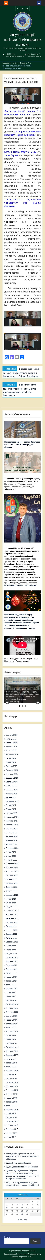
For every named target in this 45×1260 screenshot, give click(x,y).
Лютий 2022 (11, 946)
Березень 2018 (12, 1110)
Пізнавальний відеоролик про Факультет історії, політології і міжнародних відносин (22, 444)
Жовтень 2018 (12, 1086)
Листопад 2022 (12, 911)
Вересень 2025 (12, 778)
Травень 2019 (11, 1063)
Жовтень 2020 (12, 1008)
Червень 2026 (11, 743)
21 (27, 1211)
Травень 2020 (11, 1024)
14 (27, 1208)
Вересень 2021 (12, 965)
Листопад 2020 (12, 1004)
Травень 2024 (11, 840)
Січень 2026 (11, 762)
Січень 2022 (11, 950)
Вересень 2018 (12, 1090)
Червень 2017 (11, 1133)
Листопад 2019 (12, 1047)
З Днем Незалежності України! (18, 1163)
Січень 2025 (11, 809)
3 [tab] (25, 706)
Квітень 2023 (11, 891)
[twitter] (22, 8)
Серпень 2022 (11, 922)
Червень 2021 (11, 977)
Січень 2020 (11, 1039)
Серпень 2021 (11, 969)
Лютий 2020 (11, 1036)
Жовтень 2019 (12, 1051)
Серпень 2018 (11, 1094)
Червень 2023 (11, 883)
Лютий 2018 (11, 1114)
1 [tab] (19, 706)
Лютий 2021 (11, 993)
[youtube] (27, 8)
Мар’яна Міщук (29, 152)
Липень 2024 (11, 833)
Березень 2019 (12, 1071)
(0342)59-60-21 (10, 54)
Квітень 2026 (11, 751)
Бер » (25, 1220)
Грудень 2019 (11, 1043)
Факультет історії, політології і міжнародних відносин (22, 39)
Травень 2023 (11, 887)
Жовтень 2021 (12, 961)
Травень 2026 (11, 747)
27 (22, 1214)
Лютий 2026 (11, 758)
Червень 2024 (11, 836)
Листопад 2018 (12, 1082)
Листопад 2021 (12, 957)
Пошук (7, 1237)
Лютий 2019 (11, 1075)
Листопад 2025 (12, 770)
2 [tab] (22, 706)
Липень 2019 (11, 1059)
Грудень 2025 (11, 766)
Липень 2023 (11, 879)
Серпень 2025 (11, 782)
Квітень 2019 (11, 1067)
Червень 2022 (11, 930)
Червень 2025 (11, 790)
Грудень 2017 (11, 1117)
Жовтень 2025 (12, 774)
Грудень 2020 (11, 1000)
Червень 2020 (11, 1020)
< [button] (7, 703)
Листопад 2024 (12, 817)
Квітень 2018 (11, 1106)
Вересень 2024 (12, 825)
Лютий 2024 (11, 852)
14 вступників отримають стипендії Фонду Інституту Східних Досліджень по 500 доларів (22, 1156)
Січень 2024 (11, 856)
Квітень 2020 (11, 1028)
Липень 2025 (11, 786)
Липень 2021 (11, 973)
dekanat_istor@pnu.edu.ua (15, 56)
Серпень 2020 (11, 1016)
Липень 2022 (11, 926)
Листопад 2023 (12, 864)
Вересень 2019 (12, 1055)
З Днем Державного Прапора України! (22, 1167)
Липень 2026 (11, 739)
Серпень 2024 (11, 829)
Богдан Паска (11, 152)
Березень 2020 (12, 1032)
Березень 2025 (12, 801)
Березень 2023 (12, 895)
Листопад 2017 (12, 1121)
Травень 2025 (11, 794)
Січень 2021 (11, 996)
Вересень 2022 (12, 918)
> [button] (37, 703)
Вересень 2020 (12, 1012)
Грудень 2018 (11, 1078)
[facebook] (17, 8)
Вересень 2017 (12, 1129)
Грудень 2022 (11, 907)
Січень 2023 (11, 903)
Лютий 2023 (11, 899)
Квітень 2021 (11, 985)
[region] (22, 690)
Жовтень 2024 (12, 821)
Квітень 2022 (11, 938)
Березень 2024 (12, 848)
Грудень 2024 (11, 813)
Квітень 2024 (11, 844)
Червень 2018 (11, 1098)
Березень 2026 (12, 755)
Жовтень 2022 (12, 915)
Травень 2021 (11, 981)
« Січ (20, 1220)
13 (22, 1208)
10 (7, 1208)
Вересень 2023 (12, 872)
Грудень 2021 (11, 954)
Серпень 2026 (11, 735)
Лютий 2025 (11, 805)
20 (22, 1211)
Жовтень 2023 (12, 868)
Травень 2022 (11, 934)
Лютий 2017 (11, 1137)
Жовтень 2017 (12, 1125)
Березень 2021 (12, 989)
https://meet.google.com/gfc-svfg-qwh (20, 585)
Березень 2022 (12, 942)
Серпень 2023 (11, 875)
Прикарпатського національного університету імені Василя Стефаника (22, 203)
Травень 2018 (11, 1102)
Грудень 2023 (11, 860)
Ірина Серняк (11, 155)
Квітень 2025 (11, 797)
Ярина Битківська (26, 135)
